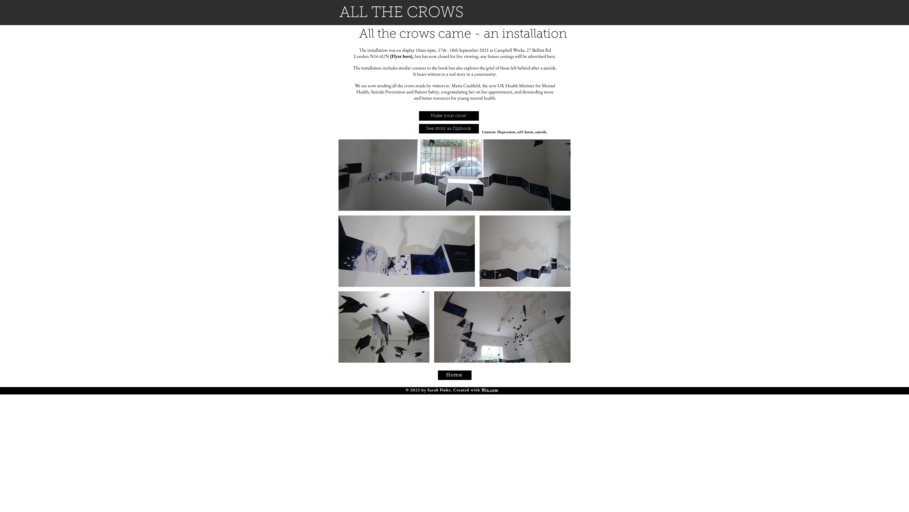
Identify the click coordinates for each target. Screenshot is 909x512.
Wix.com (489, 390)
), (483, 56)
